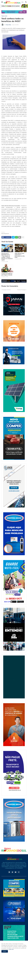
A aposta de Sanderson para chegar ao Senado (6, 274)
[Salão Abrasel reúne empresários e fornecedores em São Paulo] (21, 248)
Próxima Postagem (21, 289)
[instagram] (19, 872)
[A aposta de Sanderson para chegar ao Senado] (7, 268)
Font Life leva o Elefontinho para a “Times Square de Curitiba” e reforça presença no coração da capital (6, 257)
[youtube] (15, 872)
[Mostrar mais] (22, 237)
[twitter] (12, 872)
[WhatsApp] (16, 237)
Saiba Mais (11, 949)
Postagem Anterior (6, 289)
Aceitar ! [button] (4, 951)
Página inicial (4, 16)
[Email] (19, 237)
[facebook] (9, 872)
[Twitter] (13, 237)
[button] (2, 2)
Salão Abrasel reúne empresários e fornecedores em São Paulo (20, 255)
